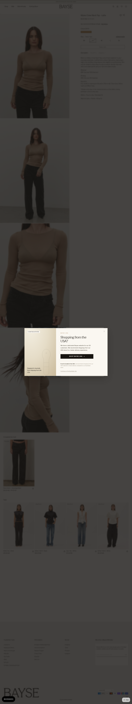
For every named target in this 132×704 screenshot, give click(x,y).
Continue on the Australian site (68, 371)
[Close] (104, 331)
